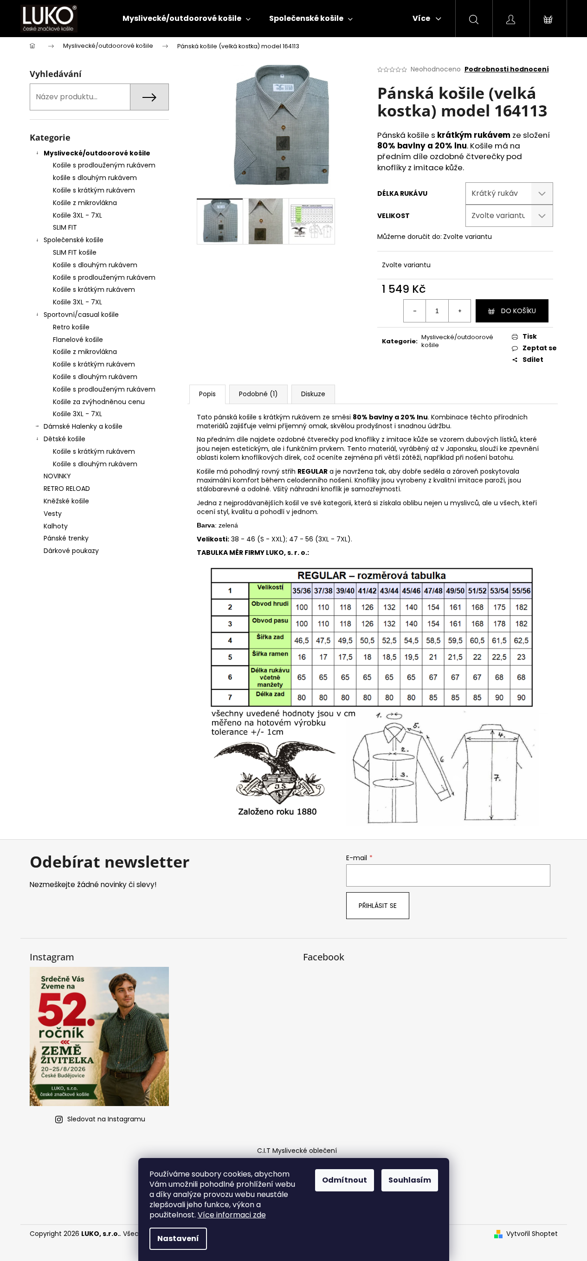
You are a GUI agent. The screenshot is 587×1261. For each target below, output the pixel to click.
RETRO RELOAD (67, 488)
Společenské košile (73, 239)
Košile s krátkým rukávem (94, 190)
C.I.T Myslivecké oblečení (297, 1150)
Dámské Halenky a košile (83, 426)
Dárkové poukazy (71, 550)
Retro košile (71, 327)
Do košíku (518, 310)
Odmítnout (344, 1180)
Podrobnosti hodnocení (506, 69)
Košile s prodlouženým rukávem (104, 165)
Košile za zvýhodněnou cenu (99, 401)
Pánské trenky (66, 538)
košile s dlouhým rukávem (95, 177)
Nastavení (178, 1238)
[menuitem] (186, 18)
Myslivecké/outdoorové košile (97, 153)
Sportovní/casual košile (81, 314)
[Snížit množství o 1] (415, 311)
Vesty (53, 513)
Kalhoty (56, 526)
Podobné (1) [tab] (258, 394)
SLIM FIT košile (75, 252)
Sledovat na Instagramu (106, 1119)
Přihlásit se (378, 905)
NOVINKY (57, 476)
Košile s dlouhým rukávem (95, 265)
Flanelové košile (78, 339)
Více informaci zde (232, 1215)
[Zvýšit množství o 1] (459, 311)
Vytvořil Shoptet (532, 1233)
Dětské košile (64, 439)
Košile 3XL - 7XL (77, 215)
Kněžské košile (66, 501)
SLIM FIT (65, 227)
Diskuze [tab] (313, 394)
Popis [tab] (207, 394)
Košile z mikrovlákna (85, 202)
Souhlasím (409, 1180)
